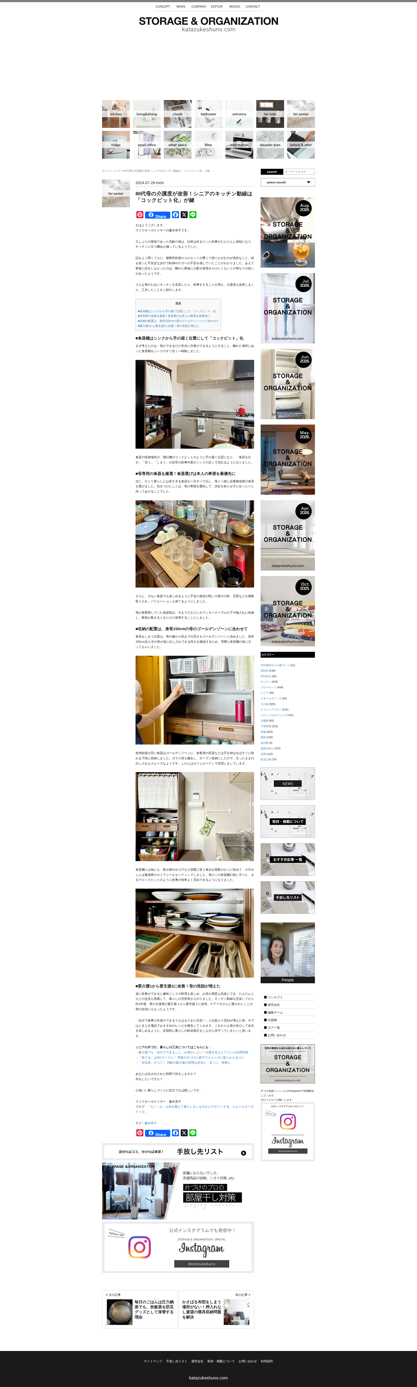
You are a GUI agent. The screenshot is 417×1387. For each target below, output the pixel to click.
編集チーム (275, 1012)
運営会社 (274, 1005)
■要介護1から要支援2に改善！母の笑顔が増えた (168, 326)
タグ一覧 (274, 1028)
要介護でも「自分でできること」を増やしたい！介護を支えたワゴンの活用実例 (193, 1052)
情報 (239, 145)
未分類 (264, 743)
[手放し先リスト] (178, 1151)
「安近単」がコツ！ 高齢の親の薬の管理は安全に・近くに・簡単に (185, 1062)
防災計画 (270, 145)
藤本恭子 (151, 1123)
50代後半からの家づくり (275, 665)
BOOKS (235, 6)
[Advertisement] (208, 64)
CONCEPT (163, 6)
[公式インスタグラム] (178, 1247)
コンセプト (275, 997)
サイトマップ (153, 1361)
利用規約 (267, 1361)
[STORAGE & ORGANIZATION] (288, 1063)
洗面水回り (208, 114)
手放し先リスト (176, 1361)
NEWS (180, 6)
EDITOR (217, 6)
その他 (178, 145)
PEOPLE (266, 676)
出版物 (272, 1020)
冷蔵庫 (116, 145)
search (272, 171)
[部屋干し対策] (178, 1191)
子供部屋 (270, 114)
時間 (208, 145)
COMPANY (198, 6)
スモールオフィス (147, 145)
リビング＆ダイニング (147, 114)
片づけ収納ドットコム (208, 24)
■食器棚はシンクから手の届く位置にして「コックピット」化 (177, 311)
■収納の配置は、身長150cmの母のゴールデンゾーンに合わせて (178, 321)
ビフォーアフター (301, 145)
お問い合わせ (277, 1035)
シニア (301, 114)
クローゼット (178, 114)
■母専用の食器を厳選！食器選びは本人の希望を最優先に (174, 316)
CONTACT (253, 6)
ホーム (106, 170)
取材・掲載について (221, 1361)
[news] (288, 783)
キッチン (116, 114)
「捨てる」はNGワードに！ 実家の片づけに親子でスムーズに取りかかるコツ (191, 1057)
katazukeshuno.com (208, 1377)
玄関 (239, 114)
